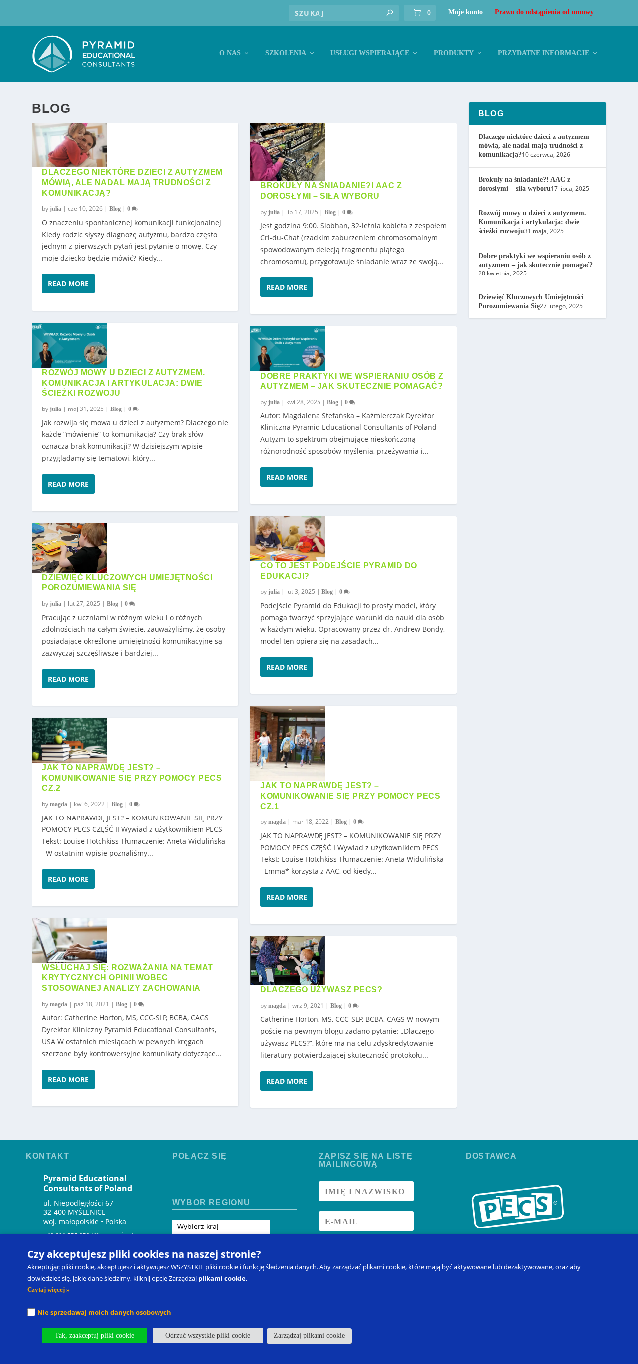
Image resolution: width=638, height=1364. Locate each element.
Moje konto (465, 12)
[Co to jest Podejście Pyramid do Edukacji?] (287, 538)
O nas (230, 53)
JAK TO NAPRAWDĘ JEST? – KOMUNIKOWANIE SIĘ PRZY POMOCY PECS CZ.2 (132, 778)
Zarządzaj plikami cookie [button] (309, 1335)
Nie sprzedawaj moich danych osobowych (104, 1312)
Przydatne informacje (543, 53)
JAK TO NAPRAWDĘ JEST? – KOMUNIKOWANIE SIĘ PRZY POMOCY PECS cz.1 (350, 796)
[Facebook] (180, 1181)
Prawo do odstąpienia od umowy (544, 12)
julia (55, 208)
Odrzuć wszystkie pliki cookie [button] (207, 1335)
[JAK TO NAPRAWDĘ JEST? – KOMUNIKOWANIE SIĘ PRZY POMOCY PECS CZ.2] (69, 740)
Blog (115, 208)
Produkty (454, 53)
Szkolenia (285, 53)
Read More (68, 283)
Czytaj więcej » (48, 1289)
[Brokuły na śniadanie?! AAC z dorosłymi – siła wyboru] (287, 152)
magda (58, 804)
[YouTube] (216, 1181)
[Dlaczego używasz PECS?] (287, 960)
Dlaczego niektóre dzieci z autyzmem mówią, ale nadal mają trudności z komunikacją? (132, 182)
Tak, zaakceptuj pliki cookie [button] (94, 1335)
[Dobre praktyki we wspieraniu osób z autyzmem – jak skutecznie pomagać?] (287, 348)
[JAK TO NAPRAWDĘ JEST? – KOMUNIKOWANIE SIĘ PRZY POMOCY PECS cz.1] (287, 743)
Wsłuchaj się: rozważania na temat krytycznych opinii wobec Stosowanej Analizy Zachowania (127, 978)
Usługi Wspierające (369, 53)
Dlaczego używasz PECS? (321, 989)
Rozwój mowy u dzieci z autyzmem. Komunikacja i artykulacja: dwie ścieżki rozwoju (123, 383)
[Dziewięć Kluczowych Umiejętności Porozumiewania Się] (69, 548)
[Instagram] (198, 1181)
